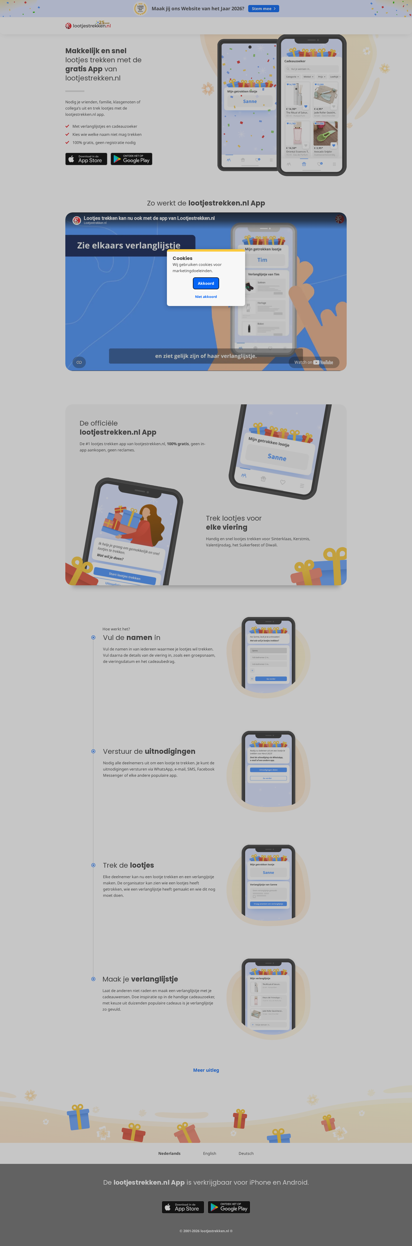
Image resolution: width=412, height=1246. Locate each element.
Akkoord (206, 283)
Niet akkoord (206, 296)
